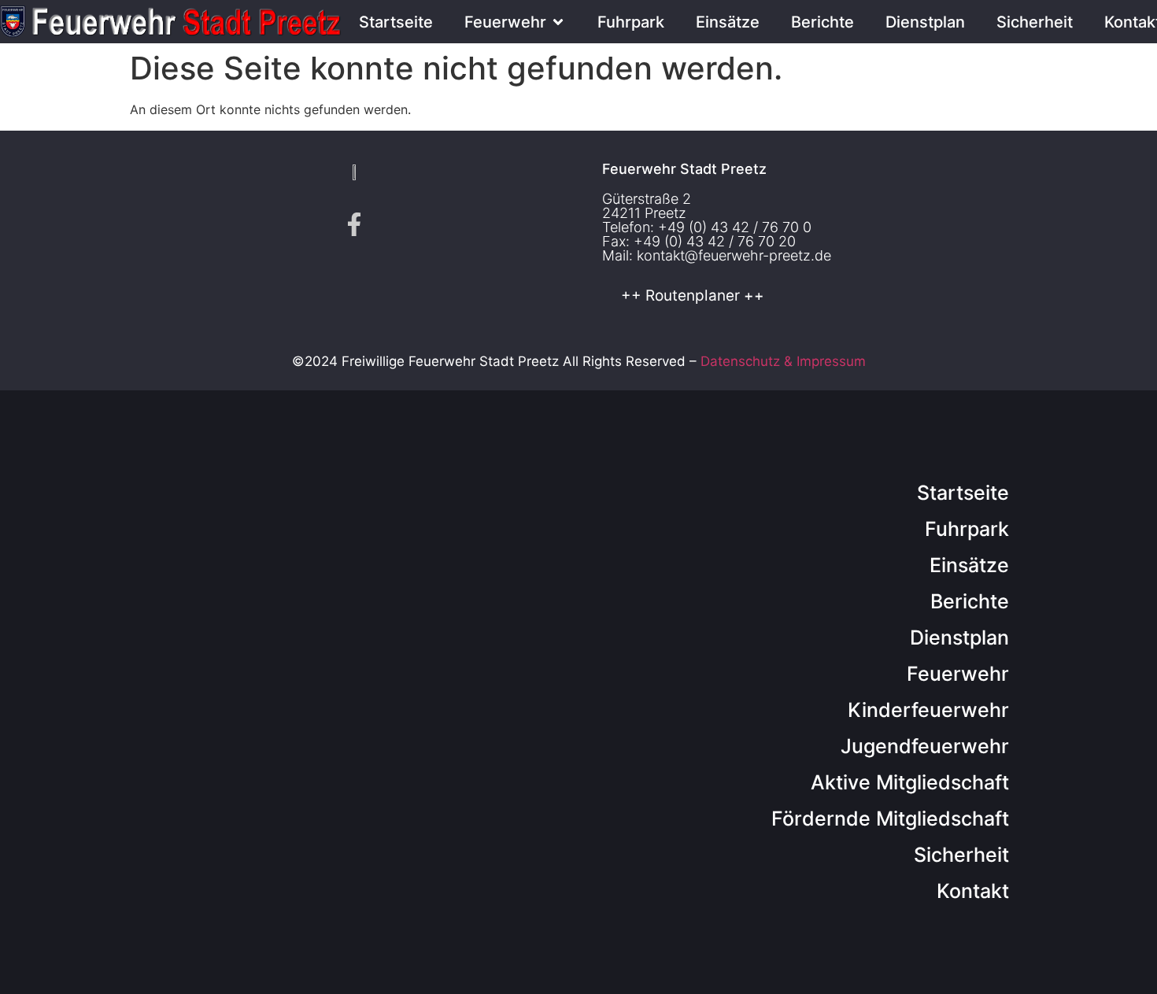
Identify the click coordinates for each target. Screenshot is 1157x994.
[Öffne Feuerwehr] (558, 22)
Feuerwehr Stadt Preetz (684, 169)
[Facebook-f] (354, 224)
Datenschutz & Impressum (783, 361)
